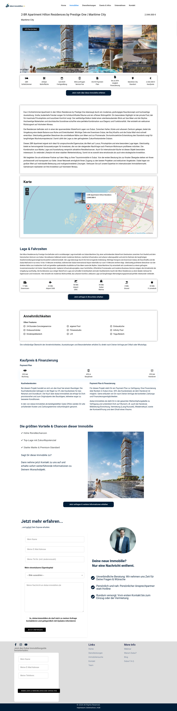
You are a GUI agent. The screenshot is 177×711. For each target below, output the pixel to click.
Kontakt (132, 5)
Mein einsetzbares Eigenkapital (39, 568)
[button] (88, 207)
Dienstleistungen (89, 5)
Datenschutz (91, 708)
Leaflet (132, 233)
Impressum (81, 708)
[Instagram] (20, 644)
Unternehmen (120, 5)
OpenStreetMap (141, 233)
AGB (98, 708)
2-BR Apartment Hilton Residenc (99, 195)
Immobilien (74, 5)
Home (63, 5)
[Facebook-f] (15, 644)
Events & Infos (105, 5)
